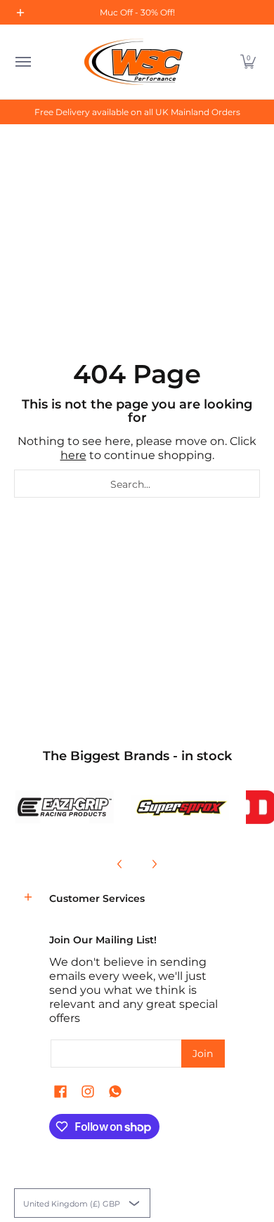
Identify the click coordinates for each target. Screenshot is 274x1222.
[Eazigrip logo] (64, 806)
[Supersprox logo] (179, 807)
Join (203, 1053)
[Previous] (120, 864)
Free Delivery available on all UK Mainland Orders (137, 112)
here (73, 455)
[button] (248, 62)
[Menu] (22, 62)
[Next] (153, 864)
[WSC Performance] (133, 62)
